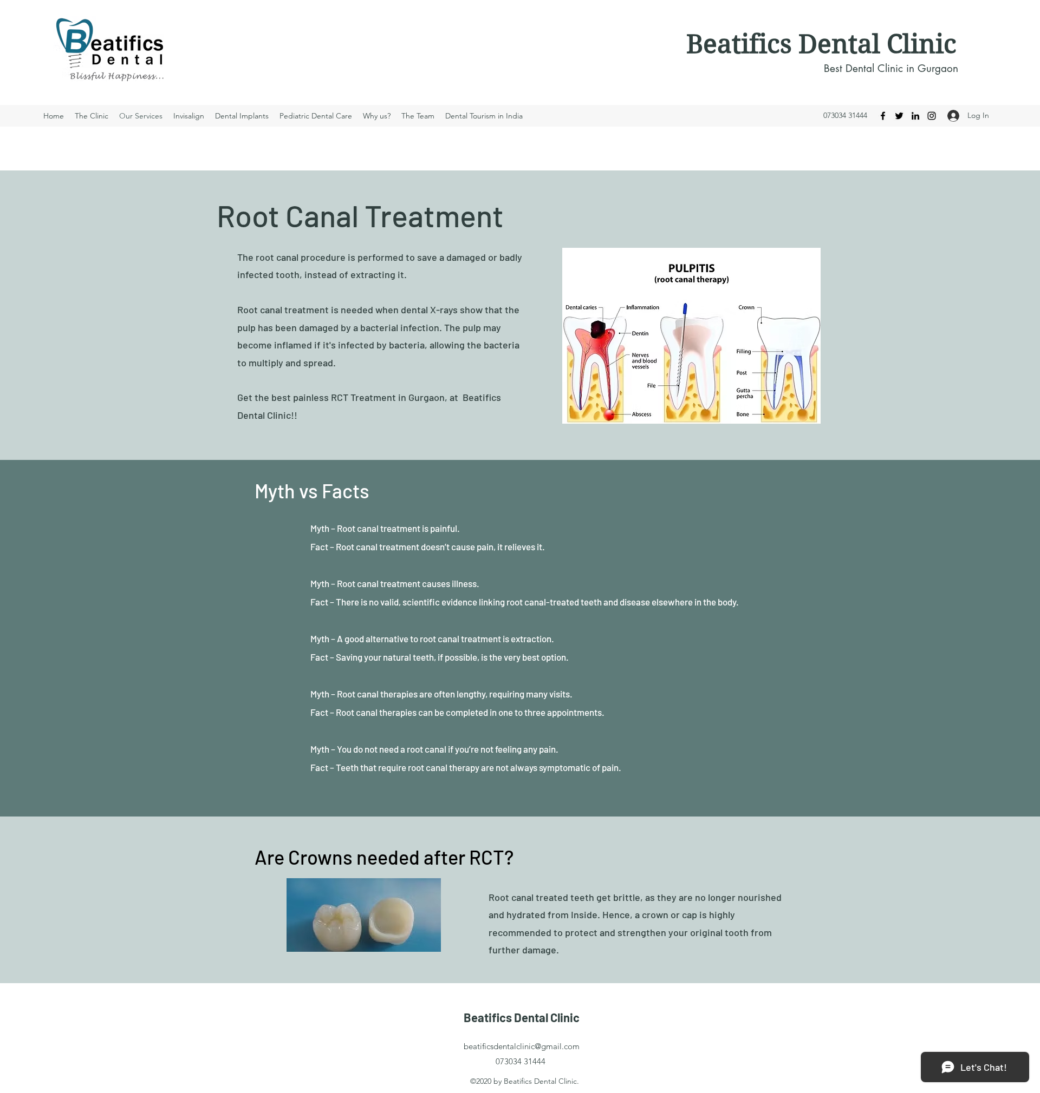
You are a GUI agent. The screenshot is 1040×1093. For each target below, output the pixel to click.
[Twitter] (899, 115)
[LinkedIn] (915, 115)
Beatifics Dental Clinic (821, 44)
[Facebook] (882, 115)
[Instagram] (931, 115)
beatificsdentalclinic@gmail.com (522, 1046)
